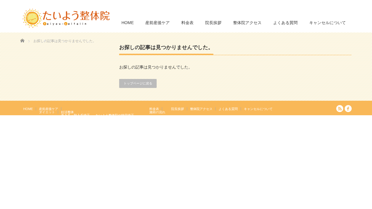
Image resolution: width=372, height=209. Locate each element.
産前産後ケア (157, 22)
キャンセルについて (327, 22)
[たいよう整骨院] (66, 18)
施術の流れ (157, 112)
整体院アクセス (247, 22)
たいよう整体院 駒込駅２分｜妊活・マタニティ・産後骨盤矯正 (301, 131)
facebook (348, 108)
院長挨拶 (213, 22)
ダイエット (47, 112)
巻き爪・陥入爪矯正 (75, 115)
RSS (339, 108)
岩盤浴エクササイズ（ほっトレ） (120, 118)
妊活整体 (67, 112)
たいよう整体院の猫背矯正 (115, 115)
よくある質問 (285, 22)
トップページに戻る (138, 83)
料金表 (187, 22)
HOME (127, 22)
